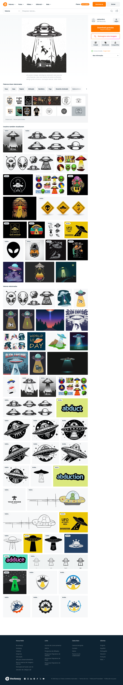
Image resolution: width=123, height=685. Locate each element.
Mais (47, 4)
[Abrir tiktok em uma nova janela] (37, 679)
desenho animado (62, 89)
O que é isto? (106, 51)
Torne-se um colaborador (76, 654)
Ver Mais (79, 111)
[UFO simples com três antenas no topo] (76, 543)
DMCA (47, 648)
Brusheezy (19, 645)
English (102, 645)
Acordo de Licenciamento (53, 645)
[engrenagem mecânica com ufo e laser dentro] (45, 606)
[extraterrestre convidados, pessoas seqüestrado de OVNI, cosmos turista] (14, 341)
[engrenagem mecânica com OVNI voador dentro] (16, 606)
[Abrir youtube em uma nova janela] (43, 679)
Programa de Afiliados (52, 651)
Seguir (116, 21)
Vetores (11, 4)
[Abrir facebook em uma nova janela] (25, 679)
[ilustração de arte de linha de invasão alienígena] (15, 230)
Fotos (20, 4)
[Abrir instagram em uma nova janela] (28, 679)
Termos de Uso (83, 679)
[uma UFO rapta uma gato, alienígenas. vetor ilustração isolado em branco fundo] (38, 363)
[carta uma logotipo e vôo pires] (14, 499)
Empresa (19, 654)
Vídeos (29, 4)
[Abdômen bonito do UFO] (13, 272)
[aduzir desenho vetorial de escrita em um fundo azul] (15, 561)
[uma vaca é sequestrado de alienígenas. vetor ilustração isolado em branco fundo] (27, 320)
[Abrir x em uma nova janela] (40, 679)
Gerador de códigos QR (23, 670)
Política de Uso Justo (110, 679)
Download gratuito (105, 28)
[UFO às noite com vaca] (79, 341)
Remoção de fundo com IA (24, 667)
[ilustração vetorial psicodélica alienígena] (77, 184)
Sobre (74, 651)
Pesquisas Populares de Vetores (52, 654)
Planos (78, 4)
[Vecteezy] (5, 4)
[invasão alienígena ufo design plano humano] (14, 582)
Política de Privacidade (96, 679)
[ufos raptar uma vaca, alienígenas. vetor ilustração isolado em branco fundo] (81, 298)
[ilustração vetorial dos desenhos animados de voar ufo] (57, 499)
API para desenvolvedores (24, 659)
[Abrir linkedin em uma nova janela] (31, 679)
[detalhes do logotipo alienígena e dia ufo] (28, 163)
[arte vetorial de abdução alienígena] (50, 320)
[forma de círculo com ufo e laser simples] (73, 582)
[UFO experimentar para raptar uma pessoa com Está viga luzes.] (41, 476)
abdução (31, 89)
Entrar (113, 4)
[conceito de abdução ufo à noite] (66, 272)
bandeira (41, 89)
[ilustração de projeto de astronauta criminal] (34, 250)
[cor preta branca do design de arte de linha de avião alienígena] (18, 184)
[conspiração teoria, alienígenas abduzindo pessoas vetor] (57, 341)
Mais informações (98, 55)
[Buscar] (111, 11)
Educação (19, 657)
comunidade (76, 89)
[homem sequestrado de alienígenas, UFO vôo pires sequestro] (64, 298)
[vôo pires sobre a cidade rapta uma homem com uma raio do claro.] (15, 363)
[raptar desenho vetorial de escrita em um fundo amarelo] (72, 407)
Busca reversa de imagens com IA (24, 663)
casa (13, 89)
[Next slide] (85, 89)
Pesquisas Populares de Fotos (52, 659)
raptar (21, 89)
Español (102, 648)
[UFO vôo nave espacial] (16, 430)
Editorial (39, 4)
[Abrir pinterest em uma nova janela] (34, 679)
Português (103, 651)
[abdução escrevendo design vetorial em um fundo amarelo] (70, 476)
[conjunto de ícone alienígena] (54, 230)
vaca (6, 89)
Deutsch (103, 654)
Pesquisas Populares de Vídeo (52, 663)
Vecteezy (19, 648)
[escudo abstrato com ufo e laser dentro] (42, 582)
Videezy (18, 651)
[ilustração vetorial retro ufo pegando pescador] (19, 208)
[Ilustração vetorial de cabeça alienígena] (13, 250)
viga (50, 89)
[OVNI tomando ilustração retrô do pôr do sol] (39, 272)
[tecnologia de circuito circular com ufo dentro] (74, 606)
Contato (74, 648)
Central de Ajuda (77, 645)
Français (103, 657)
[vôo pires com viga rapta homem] (77, 320)
